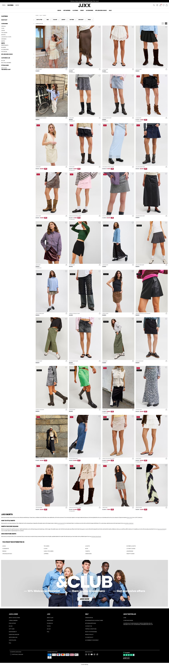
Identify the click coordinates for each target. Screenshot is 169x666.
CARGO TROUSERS (48, 551)
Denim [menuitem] (82, 10)
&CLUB (10, 626)
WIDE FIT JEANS (130, 553)
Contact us (88, 626)
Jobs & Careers (13, 620)
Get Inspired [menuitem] (66, 10)
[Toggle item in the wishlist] (66, 27)
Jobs (124, 617)
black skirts (129, 517)
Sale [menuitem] (110, 10)
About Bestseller (129, 614)
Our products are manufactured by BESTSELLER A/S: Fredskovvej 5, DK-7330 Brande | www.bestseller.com (138, 624)
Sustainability (13, 631)
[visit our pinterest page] (94, 655)
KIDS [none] (17, 5)
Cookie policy (89, 637)
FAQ (10, 643)
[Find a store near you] (157, 5)
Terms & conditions (90, 629)
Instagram (50, 620)
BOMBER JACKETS (131, 546)
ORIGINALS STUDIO (7, 553)
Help (86, 614)
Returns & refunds (90, 623)
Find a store (12, 623)
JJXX (41, 15)
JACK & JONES (13, 614)
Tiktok (49, 626)
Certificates (12, 640)
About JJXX (50, 617)
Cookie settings (84, 664)
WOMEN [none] (10, 5)
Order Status (89, 617)
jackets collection (129, 523)
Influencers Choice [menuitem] (101, 10)
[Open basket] (167, 5)
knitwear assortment (96, 536)
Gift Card (11, 629)
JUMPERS (46, 553)
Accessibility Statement (92, 640)
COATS (45, 548)
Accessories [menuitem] (89, 10)
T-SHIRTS (87, 551)
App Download (13, 637)
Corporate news (128, 620)
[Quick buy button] (66, 69)
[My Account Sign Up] (84, 583)
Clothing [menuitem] (75, 10)
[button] (17, 69)
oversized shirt (61, 523)
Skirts (44, 15)
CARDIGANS (88, 553)
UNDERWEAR (130, 551)
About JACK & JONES (14, 617)
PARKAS (4, 551)
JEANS (4, 546)
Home (37, 15)
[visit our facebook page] (86, 655)
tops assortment (161, 529)
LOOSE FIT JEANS (131, 548)
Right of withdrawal (91, 631)
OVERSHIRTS (5, 548)
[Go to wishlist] (163, 5)
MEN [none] (3, 5)
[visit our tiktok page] (97, 655)
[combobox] (40, 19)
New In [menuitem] (59, 10)
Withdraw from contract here (94, 620)
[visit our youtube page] (92, 655)
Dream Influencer (14, 634)
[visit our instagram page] (89, 655)
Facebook (50, 623)
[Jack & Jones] (84, 6)
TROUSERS (46, 546)
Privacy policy (89, 634)
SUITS (86, 548)
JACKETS (87, 546)
